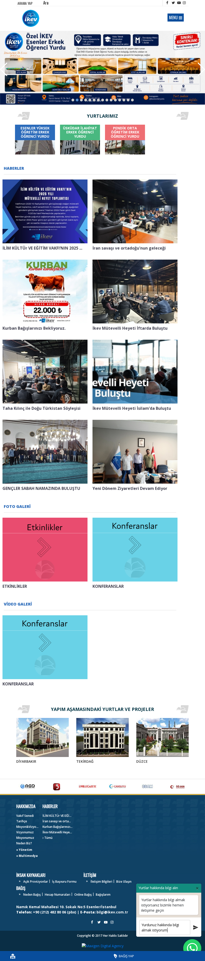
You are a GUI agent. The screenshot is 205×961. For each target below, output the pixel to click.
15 (132, 100)
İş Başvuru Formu (64, 881)
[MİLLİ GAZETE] (87, 786)
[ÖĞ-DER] (177, 786)
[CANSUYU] (117, 786)
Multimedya (28, 856)
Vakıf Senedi (25, 816)
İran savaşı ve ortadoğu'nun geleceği (57, 821)
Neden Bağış (32, 894)
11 (115, 100)
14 (128, 100)
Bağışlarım (103, 894)
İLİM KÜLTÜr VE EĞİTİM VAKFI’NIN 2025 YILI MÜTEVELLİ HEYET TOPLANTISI (57, 816)
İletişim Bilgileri (101, 881)
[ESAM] (147, 786)
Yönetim (25, 850)
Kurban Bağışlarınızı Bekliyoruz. (57, 827)
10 (111, 100)
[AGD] (27, 786)
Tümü (48, 838)
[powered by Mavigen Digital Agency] (103, 946)
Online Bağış (83, 894)
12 (119, 100)
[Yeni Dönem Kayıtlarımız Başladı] (102, 68)
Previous (3, 69)
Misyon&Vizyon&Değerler (27, 827)
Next (201, 69)
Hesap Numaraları (57, 894)
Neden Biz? (24, 843)
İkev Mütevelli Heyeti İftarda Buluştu (57, 832)
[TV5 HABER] (57, 786)
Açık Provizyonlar (35, 881)
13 (123, 100)
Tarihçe (21, 821)
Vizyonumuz (25, 832)
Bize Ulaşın (124, 881)
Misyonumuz (25, 838)
